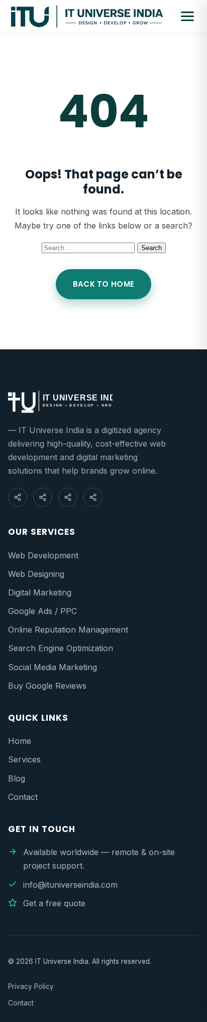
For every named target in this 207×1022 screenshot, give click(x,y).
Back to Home (104, 284)
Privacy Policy (31, 986)
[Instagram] (42, 497)
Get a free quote (54, 903)
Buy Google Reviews (47, 686)
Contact (23, 797)
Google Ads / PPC (42, 611)
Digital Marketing (39, 592)
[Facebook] (17, 497)
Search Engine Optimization (60, 648)
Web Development (43, 555)
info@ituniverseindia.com (70, 885)
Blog (16, 778)
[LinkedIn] (67, 497)
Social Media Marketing (52, 667)
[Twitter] (92, 497)
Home (19, 741)
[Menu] (187, 16)
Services (24, 759)
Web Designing (36, 574)
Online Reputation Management (68, 630)
